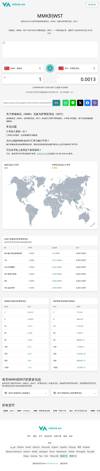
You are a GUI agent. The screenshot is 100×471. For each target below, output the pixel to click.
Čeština (20, 447)
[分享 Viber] (95, 103)
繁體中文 (73, 456)
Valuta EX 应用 (43, 153)
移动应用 (92, 4)
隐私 (35, 436)
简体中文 (64, 456)
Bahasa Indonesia (14, 451)
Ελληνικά (46, 447)
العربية (12, 447)
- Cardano (23, 410)
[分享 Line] (73, 103)
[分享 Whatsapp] (66, 103)
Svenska (33, 456)
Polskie (71, 451)
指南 (65, 436)
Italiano (26, 451)
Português (80, 451)
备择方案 (57, 436)
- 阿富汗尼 (59, 410)
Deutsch (36, 447)
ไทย (40, 456)
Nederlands (61, 451)
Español (63, 447)
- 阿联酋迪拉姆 (42, 410)
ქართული (43, 451)
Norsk (52, 451)
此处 (59, 144)
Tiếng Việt (54, 456)
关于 (40, 436)
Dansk (28, 447)
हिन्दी (79, 447)
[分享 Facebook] (87, 103)
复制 (56, 103)
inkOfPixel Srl (52, 463)
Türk (46, 456)
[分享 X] (80, 103)
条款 (71, 436)
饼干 (29, 436)
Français (72, 447)
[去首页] (13, 4)
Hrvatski (86, 447)
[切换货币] (50, 68)
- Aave (8, 410)
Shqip (26, 456)
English (55, 447)
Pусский (90, 451)
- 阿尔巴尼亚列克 (78, 410)
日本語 (34, 451)
